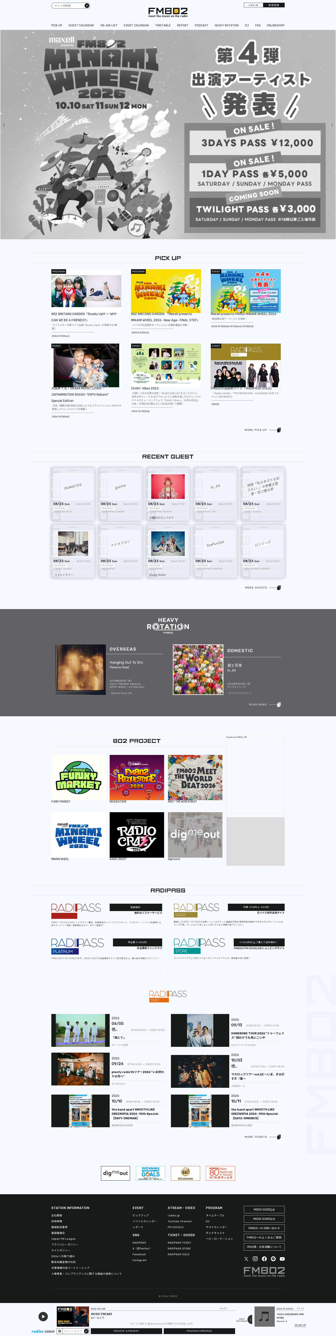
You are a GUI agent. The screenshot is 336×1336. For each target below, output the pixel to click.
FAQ (258, 25)
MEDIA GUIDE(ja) (264, 1047)
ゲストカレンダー (217, 1064)
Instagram (140, 1097)
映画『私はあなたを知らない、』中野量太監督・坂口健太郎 (263, 323)
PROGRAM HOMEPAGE (199, 1331)
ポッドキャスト (215, 1070)
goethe (120, 324)
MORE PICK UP (256, 267)
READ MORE (258, 542)
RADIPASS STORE (179, 1086)
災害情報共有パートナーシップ (70, 1105)
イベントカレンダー (145, 1058)
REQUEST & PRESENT (126, 1331)
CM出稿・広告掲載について (264, 1084)
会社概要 (56, 1053)
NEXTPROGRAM (242, 1320)
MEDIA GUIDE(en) (264, 1056)
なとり (100, 1317)
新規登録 (274, 5)
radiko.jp (174, 1053)
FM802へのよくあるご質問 (264, 1075)
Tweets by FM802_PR (237, 575)
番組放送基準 (59, 1064)
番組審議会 (58, 1070)
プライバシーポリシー (65, 1082)
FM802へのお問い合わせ (264, 1066)
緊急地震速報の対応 (63, 1099)
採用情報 (56, 1058)
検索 (87, 5)
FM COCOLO (176, 1064)
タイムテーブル (215, 1053)
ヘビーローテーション (219, 1076)
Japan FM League (63, 1076)
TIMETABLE (163, 25)
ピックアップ (141, 1053)
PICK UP (56, 25)
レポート (138, 1064)
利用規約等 (49, 1331)
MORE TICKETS (256, 974)
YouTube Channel (180, 1058)
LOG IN (253, 5)
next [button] (313, 33)
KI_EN (215, 324)
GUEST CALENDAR (81, 25)
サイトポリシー (60, 1088)
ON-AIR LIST (109, 25)
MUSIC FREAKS (101, 1314)
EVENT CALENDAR (136, 25)
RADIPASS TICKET (179, 1080)
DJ (247, 25)
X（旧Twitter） (142, 1086)
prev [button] (4, 33)
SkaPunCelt (215, 381)
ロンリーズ (263, 381)
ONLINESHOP (276, 25)
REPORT (183, 25)
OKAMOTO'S (73, 324)
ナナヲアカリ (120, 381)
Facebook (139, 1092)
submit (86, 1331)
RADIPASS (139, 1080)
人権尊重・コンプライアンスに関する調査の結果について (86, 1111)
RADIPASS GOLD (179, 1092)
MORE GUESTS (256, 425)
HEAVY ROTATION (227, 25)
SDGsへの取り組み (63, 1093)
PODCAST (201, 25)
